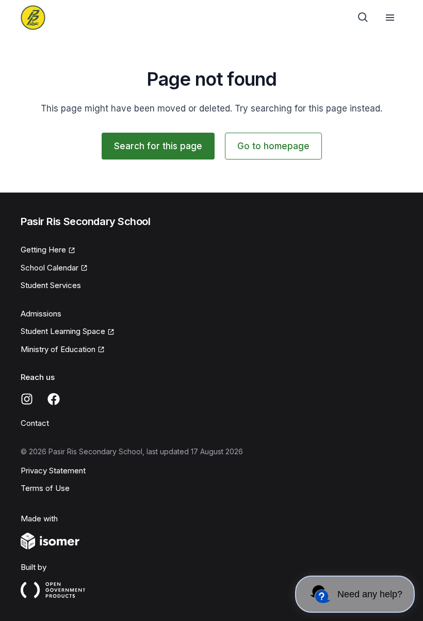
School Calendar (49, 268)
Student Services (51, 285)
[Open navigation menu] (390, 17)
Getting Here (43, 249)
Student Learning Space (63, 331)
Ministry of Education (58, 349)
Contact (35, 423)
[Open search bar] (363, 17)
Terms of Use (45, 488)
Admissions (41, 314)
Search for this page (158, 146)
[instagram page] (27, 399)
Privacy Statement (53, 470)
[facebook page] (53, 399)
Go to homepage (273, 146)
